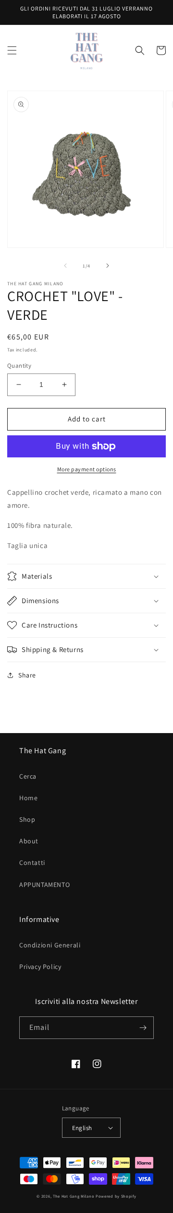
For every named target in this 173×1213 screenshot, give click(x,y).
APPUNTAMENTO (44, 884)
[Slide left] (65, 265)
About (28, 841)
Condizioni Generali (49, 945)
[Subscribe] (142, 1027)
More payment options (86, 469)
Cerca (28, 776)
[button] (12, 50)
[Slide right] (107, 265)
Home (28, 797)
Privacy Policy (40, 966)
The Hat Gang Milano (73, 1196)
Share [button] (27, 675)
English (82, 1128)
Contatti (32, 862)
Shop (27, 819)
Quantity (19, 366)
